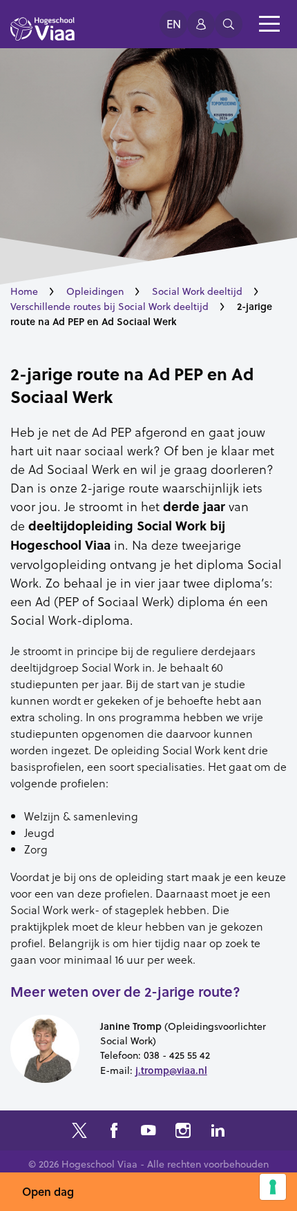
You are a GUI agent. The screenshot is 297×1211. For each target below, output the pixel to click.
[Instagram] (183, 1132)
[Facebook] (114, 1132)
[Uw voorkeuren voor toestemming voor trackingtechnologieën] (273, 1187)
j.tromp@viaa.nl (171, 1070)
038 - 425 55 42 (177, 1055)
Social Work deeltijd (197, 291)
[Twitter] (79, 1132)
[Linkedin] (217, 1132)
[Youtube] (148, 1132)
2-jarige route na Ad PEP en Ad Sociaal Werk (131, 385)
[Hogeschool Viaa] (42, 35)
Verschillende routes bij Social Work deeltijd (109, 306)
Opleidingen (95, 291)
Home (24, 291)
